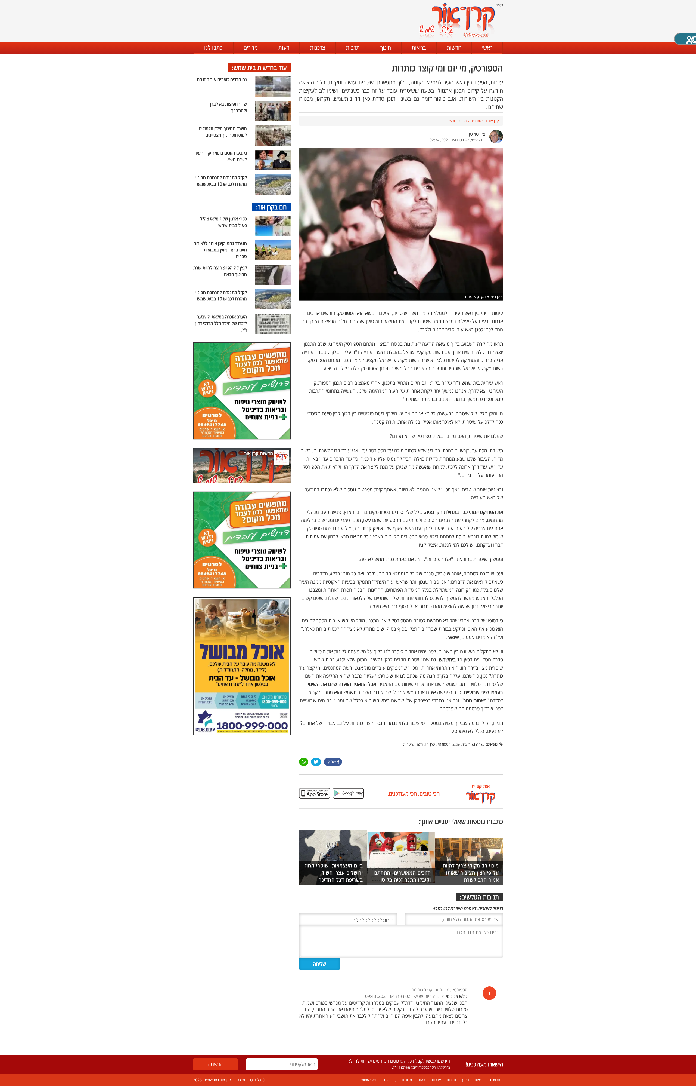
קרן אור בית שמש (218, 1079)
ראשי (487, 47)
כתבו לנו (213, 47)
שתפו (331, 762)
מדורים (251, 47)
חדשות (454, 47)
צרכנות (317, 47)
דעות (283, 47)
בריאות (419, 47)
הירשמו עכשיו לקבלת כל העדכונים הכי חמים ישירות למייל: (399, 1061)
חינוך (385, 47)
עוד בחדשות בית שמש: (259, 67)
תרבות (353, 47)
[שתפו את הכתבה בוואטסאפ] (303, 762)
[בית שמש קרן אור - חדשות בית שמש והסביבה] (457, 20)
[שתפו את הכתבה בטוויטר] (316, 762)
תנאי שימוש (370, 1079)
